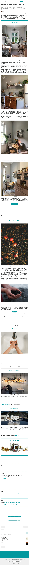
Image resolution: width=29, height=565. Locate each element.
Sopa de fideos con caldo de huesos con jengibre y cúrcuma (14, 493)
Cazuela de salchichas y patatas (8, 468)
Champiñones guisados (6, 486)
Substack (11, 563)
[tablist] (4, 530)
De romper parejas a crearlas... (6, 404)
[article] (14, 534)
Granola (10, 453)
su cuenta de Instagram (18, 215)
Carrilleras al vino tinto (4, 537)
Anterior (3, 526)
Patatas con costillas (7, 459)
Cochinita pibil (18, 510)
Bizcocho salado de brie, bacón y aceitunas (10, 504)
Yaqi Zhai (14, 394)
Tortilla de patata (5, 496)
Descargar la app (18, 561)
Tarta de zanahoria (16, 502)
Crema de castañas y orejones (9, 484)
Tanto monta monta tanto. (4, 538)
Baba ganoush (6, 510)
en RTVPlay (17, 435)
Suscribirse (21, 1)
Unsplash (18, 266)
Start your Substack (11, 561)
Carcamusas (13, 459)
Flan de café (24, 510)
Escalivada (5, 502)
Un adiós (2, 542)
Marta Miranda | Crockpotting (7, 534)
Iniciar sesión (26, 1)
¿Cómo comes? (3, 366)
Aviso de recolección (22, 559)
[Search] (27, 530)
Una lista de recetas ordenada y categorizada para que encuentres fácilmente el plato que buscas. (12, 533)
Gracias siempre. (3, 543)
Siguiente (25, 526)
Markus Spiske (14, 266)
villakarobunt (15, 109)
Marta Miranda (6, 539)
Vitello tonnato (10, 502)
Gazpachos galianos (17, 484)
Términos (18, 559)
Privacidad (15, 559)
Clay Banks (14, 354)
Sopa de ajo (4, 478)
